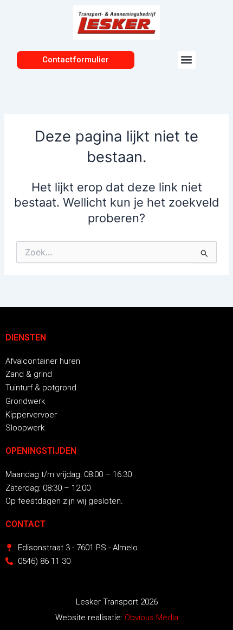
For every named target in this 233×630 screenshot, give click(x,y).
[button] (187, 60)
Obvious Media (151, 617)
